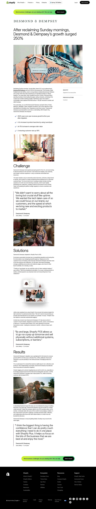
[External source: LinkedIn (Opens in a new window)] (87, 499)
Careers (25, 482)
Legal (34, 499)
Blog (58, 476)
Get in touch (84, 2)
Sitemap (50, 499)
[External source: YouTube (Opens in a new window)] (77, 499)
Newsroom (26, 487)
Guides (59, 482)
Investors (25, 484)
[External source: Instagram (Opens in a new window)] (80, 499)
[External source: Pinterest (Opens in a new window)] (70, 502)
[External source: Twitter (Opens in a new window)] (74, 499)
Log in (76, 2)
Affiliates (42, 487)
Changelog (60, 490)
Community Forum (79, 479)
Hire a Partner (77, 482)
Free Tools (60, 487)
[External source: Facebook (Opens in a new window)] (70, 499)
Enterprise (44, 2)
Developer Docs (44, 476)
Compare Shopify (61, 479)
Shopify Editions (27, 479)
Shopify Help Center (79, 476)
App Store (43, 482)
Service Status (78, 484)
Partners (42, 484)
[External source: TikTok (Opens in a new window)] (84, 499)
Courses (59, 484)
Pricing (37, 2)
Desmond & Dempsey (19, 90)
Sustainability (26, 490)
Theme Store (43, 479)
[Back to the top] (7, 474)
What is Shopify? (27, 476)
